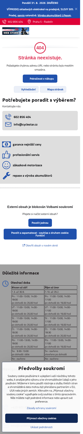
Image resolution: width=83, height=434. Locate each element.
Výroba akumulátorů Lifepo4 (54, 15)
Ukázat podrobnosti (41, 427)
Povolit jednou (40, 223)
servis (21, 15)
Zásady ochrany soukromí (41, 408)
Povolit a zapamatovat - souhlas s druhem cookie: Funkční (40, 234)
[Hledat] (57, 31)
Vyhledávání (28, 89)
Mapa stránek (55, 89)
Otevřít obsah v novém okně (41, 245)
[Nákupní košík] (66, 31)
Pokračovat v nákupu (41, 78)
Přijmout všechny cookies (41, 418)
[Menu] (75, 31)
